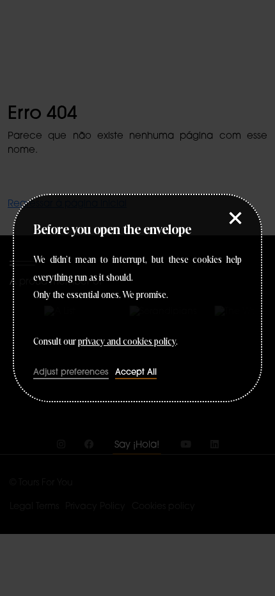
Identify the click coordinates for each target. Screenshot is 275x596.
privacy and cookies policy (127, 340)
